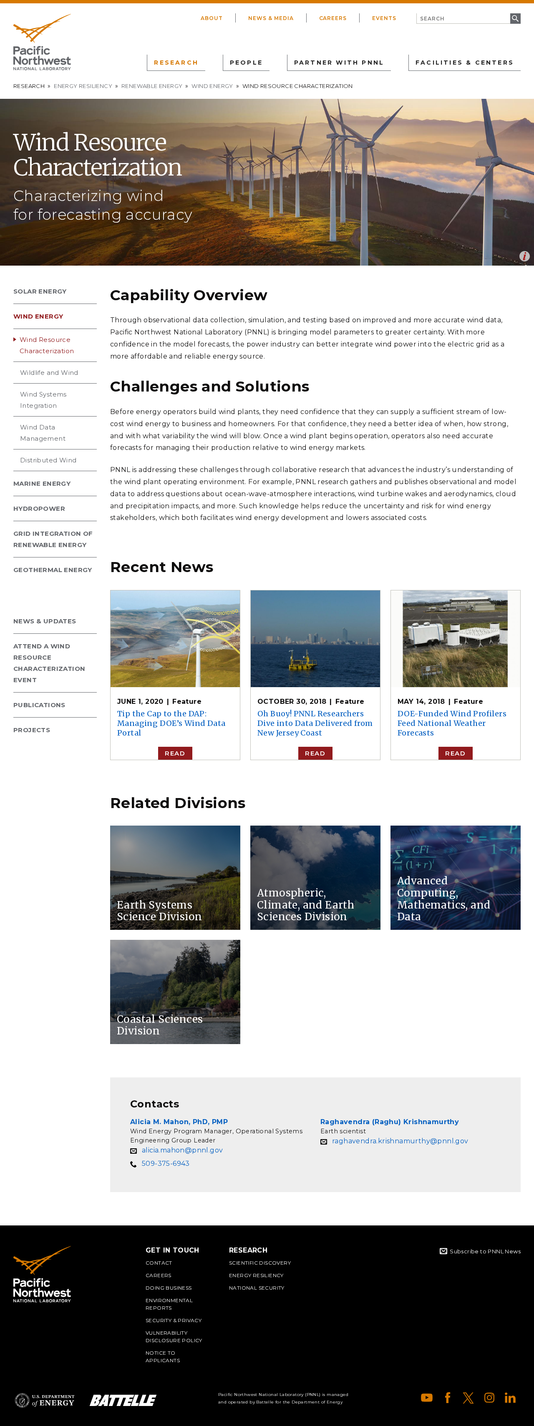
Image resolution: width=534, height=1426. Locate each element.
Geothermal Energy (52, 570)
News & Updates (44, 621)
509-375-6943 (166, 1163)
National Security (257, 1288)
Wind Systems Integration (43, 399)
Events (384, 18)
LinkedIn (510, 1397)
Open (524, 256)
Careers (333, 18)
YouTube (426, 1397)
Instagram (489, 1397)
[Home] (42, 42)
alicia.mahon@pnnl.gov (182, 1150)
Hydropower (39, 508)
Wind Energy (212, 86)
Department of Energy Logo (44, 1400)
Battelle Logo (123, 1400)
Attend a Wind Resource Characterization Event (49, 663)
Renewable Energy (151, 86)
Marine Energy (42, 483)
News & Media (271, 18)
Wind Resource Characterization (47, 345)
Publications (39, 705)
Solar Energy (40, 291)
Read (175, 753)
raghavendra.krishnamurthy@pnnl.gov (400, 1141)
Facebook (447, 1397)
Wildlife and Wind (49, 373)
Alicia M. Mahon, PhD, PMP (179, 1122)
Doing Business (169, 1288)
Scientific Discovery (260, 1263)
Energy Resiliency (83, 86)
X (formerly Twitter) (468, 1397)
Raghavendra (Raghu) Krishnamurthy (389, 1122)
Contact (159, 1263)
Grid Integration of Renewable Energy (53, 539)
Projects (31, 730)
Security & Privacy (174, 1320)
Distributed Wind (48, 460)
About (212, 18)
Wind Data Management (42, 432)
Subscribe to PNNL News (485, 1251)
